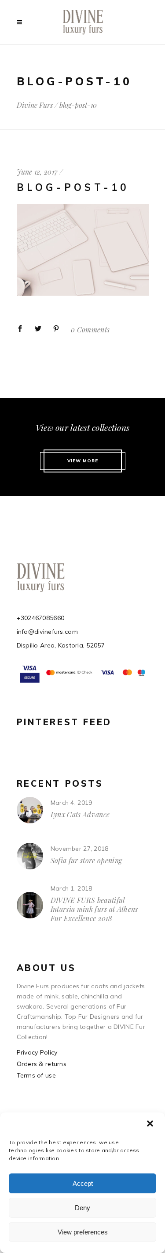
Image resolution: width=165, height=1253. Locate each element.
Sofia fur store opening (86, 860)
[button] (151, 1124)
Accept (83, 1183)
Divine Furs (35, 105)
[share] (20, 329)
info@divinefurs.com (47, 632)
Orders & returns (41, 1064)
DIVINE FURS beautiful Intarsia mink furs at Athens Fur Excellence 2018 (94, 908)
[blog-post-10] (83, 293)
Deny (82, 1207)
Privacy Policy (37, 1052)
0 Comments (90, 329)
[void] (21, 22)
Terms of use (36, 1075)
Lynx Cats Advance (80, 814)
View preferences (83, 1232)
